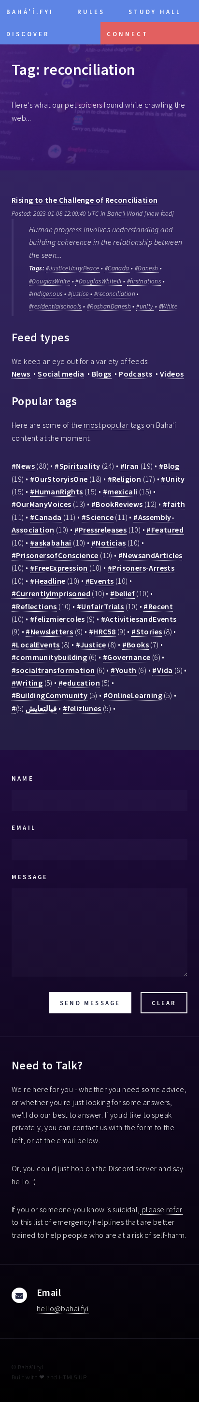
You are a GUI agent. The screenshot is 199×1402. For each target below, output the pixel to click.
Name (23, 778)
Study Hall (154, 11)
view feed (159, 214)
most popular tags (114, 425)
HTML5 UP (72, 1377)
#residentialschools (55, 306)
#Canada (117, 268)
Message (30, 877)
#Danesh (146, 268)
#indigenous (45, 294)
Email (24, 827)
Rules (91, 11)
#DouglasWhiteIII (98, 281)
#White (168, 306)
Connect (127, 34)
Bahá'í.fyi (30, 11)
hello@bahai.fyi (62, 1308)
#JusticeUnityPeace (72, 268)
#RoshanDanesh (109, 306)
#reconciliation (114, 294)
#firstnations (144, 281)
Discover (28, 34)
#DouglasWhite (49, 281)
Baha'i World (125, 214)
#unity (144, 306)
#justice (78, 294)
